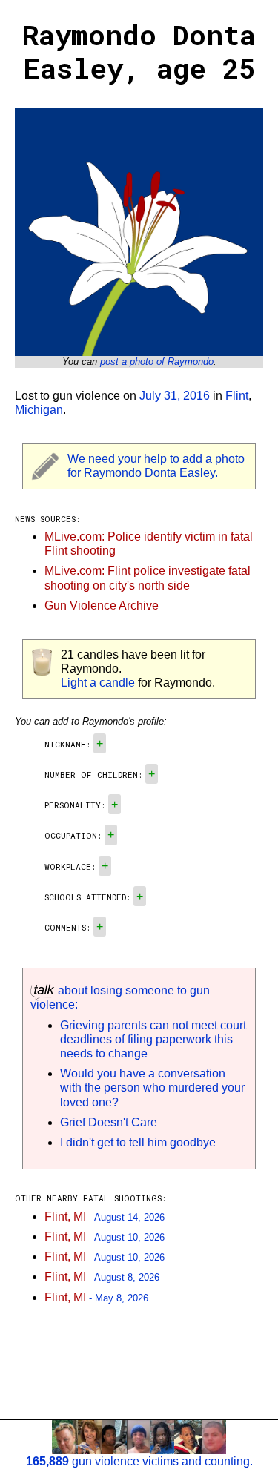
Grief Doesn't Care (108, 1122)
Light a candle (98, 682)
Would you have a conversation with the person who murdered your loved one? (152, 1087)
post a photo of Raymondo (157, 361)
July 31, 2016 (174, 395)
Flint (236, 395)
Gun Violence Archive (101, 605)
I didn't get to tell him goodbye (138, 1142)
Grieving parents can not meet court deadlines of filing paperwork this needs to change (153, 1039)
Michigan (39, 409)
